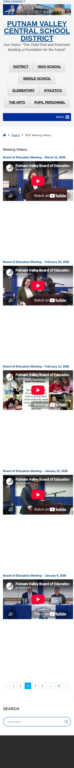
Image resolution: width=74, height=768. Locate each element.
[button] (60, 117)
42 (59, 685)
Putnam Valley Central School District (37, 31)
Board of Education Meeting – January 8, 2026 (34, 575)
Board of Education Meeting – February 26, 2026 (36, 262)
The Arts (17, 102)
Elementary (23, 90)
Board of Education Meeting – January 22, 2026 (35, 471)
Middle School (37, 78)
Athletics (53, 90)
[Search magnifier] (66, 721)
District (20, 67)
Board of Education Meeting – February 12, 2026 (36, 366)
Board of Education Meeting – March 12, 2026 (34, 157)
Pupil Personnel (49, 102)
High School (49, 67)
